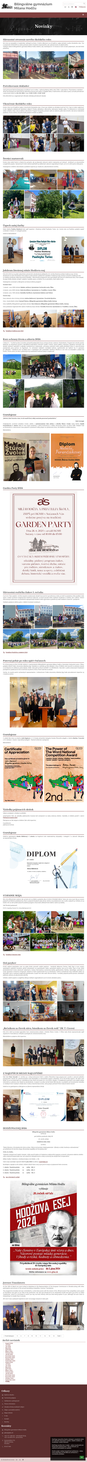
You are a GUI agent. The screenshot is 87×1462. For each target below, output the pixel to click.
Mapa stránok (8, 1413)
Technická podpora (10, 1398)
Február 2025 (9, 1372)
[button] (72, 7)
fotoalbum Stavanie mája (13, 954)
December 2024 (10, 1375)
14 (53, 1336)
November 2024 (10, 1376)
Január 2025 (9, 1373)
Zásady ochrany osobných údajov (14, 1407)
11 (40, 1336)
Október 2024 (9, 1378)
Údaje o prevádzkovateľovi (12, 1410)
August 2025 (9, 1362)
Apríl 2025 (8, 1369)
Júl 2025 (7, 1364)
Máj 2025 (8, 1367)
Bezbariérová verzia (8, 1460)
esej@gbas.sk (43, 1162)
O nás (6, 1416)
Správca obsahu (9, 1395)
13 (49, 1336)
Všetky (7, 1381)
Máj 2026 (8, 1348)
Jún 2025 (8, 1365)
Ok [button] (82, 1457)
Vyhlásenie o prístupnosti (11, 1401)
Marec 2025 (8, 1370)
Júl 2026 (7, 1345)
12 (45, 1336)
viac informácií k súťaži (13, 1177)
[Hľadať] (84, 3)
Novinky (6, 1422)
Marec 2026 (8, 1351)
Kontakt (6, 1419)
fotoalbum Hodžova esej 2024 (14, 331)
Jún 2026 (8, 1346)
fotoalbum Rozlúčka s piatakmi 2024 (16, 652)
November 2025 (10, 1357)
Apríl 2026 (8, 1349)
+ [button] (17, 1460)
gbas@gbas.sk (8, 1433)
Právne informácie (9, 1404)
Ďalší (58, 1336)
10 (36, 1336)
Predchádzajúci (9, 1336)
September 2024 (10, 1380)
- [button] (69, 7)
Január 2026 (9, 1354)
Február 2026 (9, 1353)
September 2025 (10, 1361)
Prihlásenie (82, 7)
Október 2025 (9, 1359)
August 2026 (9, 1343)
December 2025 (10, 1356)
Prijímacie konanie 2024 (10, 817)
